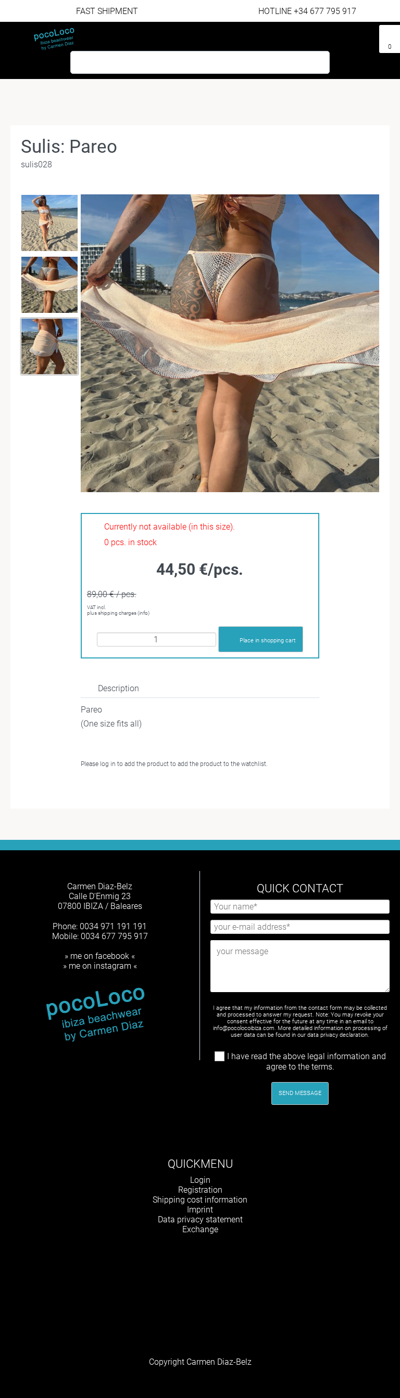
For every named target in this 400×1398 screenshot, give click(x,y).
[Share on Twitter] (158, 789)
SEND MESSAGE (300, 1093)
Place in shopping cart (268, 640)
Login (200, 1180)
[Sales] (366, 35)
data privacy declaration (337, 1035)
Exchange (200, 1229)
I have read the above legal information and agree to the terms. (306, 1061)
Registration (200, 1190)
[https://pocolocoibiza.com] (217, 1256)
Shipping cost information (200, 1200)
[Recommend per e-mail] (176, 789)
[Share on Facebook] (139, 789)
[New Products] (350, 35)
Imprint (200, 1210)
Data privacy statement (200, 1219)
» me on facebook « (100, 956)
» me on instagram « (100, 966)
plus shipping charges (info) (118, 613)
